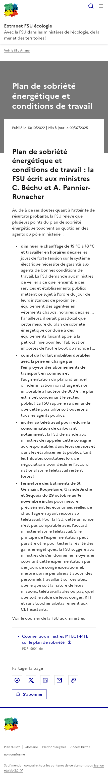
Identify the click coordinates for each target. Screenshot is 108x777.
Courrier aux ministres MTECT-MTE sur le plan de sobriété (55, 639)
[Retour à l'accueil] (11, 724)
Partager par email (59, 680)
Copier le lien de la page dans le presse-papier (73, 680)
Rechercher (91, 6)
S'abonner (32, 694)
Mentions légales (54, 747)
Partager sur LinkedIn (45, 680)
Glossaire (31, 747)
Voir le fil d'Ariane (17, 50)
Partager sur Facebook (17, 680)
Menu (101, 6)
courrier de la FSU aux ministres (55, 618)
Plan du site (12, 747)
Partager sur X (31, 680)
